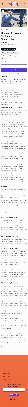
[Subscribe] (23, 390)
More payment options (14, 73)
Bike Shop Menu (6, 367)
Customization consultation (10, 52)
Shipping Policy (7, 370)
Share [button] (4, 346)
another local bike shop (10, 181)
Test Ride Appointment (8, 49)
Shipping (3, 44)
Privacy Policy (6, 379)
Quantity (3, 58)
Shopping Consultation (8, 55)
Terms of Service (7, 376)
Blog (4, 360)
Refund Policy (6, 373)
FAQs (4, 357)
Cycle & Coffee (11, 406)
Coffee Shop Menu (7, 364)
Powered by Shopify (19, 406)
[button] (2, 3)
